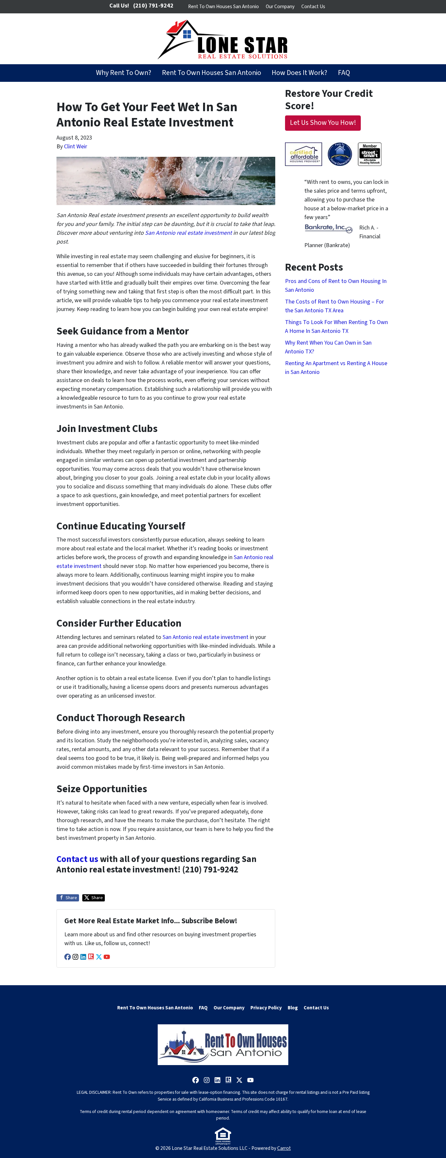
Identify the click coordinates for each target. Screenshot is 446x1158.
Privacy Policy (266, 1007)
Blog (293, 1007)
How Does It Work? (299, 73)
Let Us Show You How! (323, 123)
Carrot (284, 1148)
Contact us (77, 859)
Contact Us (313, 6)
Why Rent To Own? (123, 73)
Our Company (280, 6)
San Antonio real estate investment (205, 637)
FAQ (344, 73)
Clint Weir (75, 146)
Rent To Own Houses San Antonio (223, 6)
